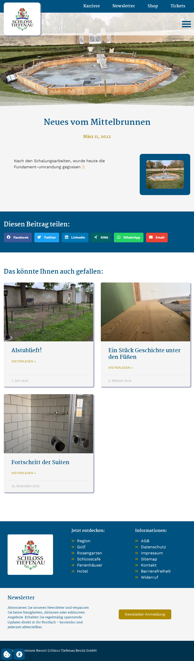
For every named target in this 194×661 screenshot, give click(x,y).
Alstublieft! (26, 350)
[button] (186, 24)
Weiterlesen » (23, 361)
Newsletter (123, 6)
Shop (153, 6)
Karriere (91, 6)
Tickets (178, 6)
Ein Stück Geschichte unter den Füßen (144, 354)
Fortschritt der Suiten (40, 462)
